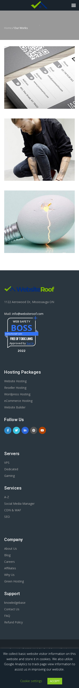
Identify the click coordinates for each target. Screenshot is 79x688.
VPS (6, 463)
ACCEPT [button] (55, 681)
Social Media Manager (19, 504)
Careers (9, 562)
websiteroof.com (13, 334)
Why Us (9, 575)
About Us (10, 549)
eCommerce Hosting (18, 401)
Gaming (9, 476)
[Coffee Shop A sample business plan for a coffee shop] (39, 77)
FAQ (7, 616)
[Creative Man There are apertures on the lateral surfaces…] (39, 149)
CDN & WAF (12, 510)
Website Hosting (15, 381)
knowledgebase (14, 603)
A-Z (6, 497)
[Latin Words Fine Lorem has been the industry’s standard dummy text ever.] (39, 221)
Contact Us (11, 609)
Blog (7, 555)
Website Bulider (14, 407)
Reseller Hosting (15, 388)
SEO (7, 517)
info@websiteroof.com (27, 314)
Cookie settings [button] (31, 681)
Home (8, 28)
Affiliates (10, 568)
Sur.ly (30, 343)
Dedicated (11, 469)
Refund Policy (13, 622)
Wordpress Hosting (17, 394)
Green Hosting (14, 581)
